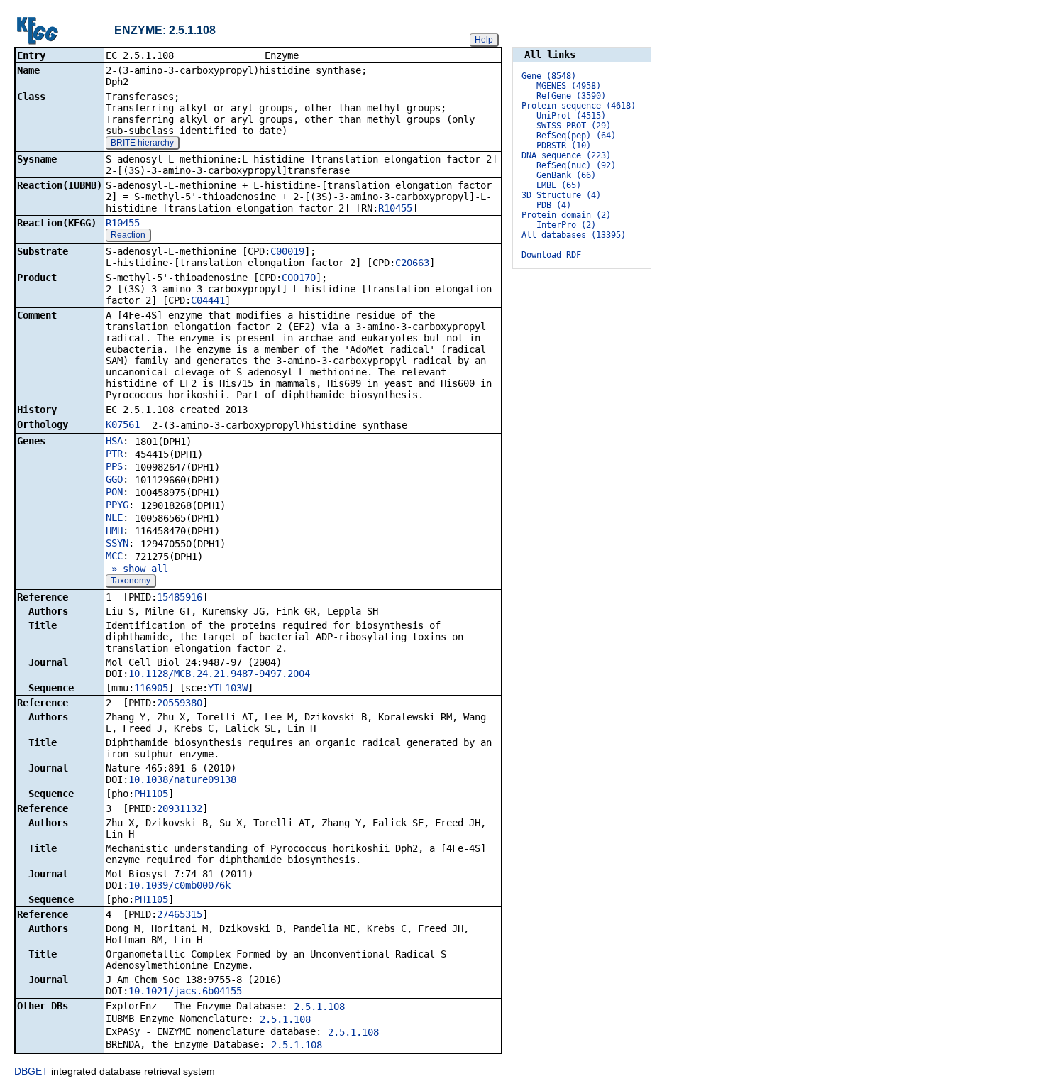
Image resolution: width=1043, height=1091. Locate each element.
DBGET (31, 1071)
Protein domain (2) (566, 215)
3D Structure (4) (561, 195)
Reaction (128, 235)
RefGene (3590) (571, 96)
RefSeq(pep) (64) (576, 136)
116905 (151, 687)
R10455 (395, 208)
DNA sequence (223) (566, 155)
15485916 (179, 597)
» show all (137, 568)
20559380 (179, 702)
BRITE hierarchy (142, 143)
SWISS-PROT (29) (573, 126)
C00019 (287, 251)
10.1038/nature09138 (182, 779)
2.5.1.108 (319, 1006)
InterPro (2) (566, 225)
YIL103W (228, 687)
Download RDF (551, 255)
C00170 (299, 277)
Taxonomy (130, 581)
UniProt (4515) (571, 116)
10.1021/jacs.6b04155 (185, 991)
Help (484, 40)
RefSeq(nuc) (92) (576, 165)
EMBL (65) (558, 185)
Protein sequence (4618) (579, 106)
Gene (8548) (549, 76)
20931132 (179, 808)
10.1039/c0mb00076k (179, 885)
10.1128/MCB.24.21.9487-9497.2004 (219, 673)
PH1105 (151, 793)
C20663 (412, 262)
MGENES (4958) (568, 86)
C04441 (208, 300)
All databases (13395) (574, 235)
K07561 (123, 424)
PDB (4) (553, 205)
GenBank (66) (566, 175)
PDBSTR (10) (563, 145)
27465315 (179, 914)
